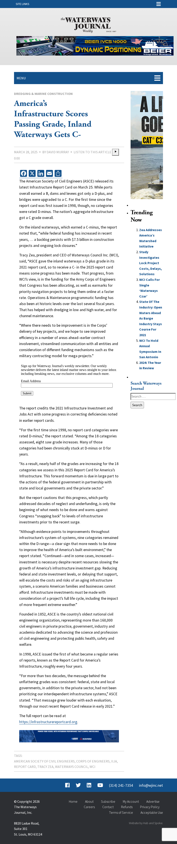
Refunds (127, 807)
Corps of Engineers (93, 761)
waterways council (71, 766)
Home (73, 801)
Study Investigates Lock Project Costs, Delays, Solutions (150, 263)
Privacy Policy (150, 807)
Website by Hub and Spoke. (146, 823)
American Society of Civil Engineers (44, 761)
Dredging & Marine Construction (43, 93)
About (89, 801)
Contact (108, 807)
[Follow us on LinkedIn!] (89, 785)
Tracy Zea (45, 766)
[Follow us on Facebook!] (67, 785)
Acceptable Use (152, 812)
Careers (89, 807)
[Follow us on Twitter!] (78, 785)
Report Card (25, 766)
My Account (131, 801)
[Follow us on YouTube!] (100, 785)
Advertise (153, 801)
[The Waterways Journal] (88, 24)
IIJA (114, 761)
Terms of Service (121, 812)
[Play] (115, 152)
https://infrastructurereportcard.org (48, 721)
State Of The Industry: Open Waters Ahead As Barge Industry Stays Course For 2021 (150, 318)
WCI (92, 766)
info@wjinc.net (151, 785)
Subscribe (108, 801)
